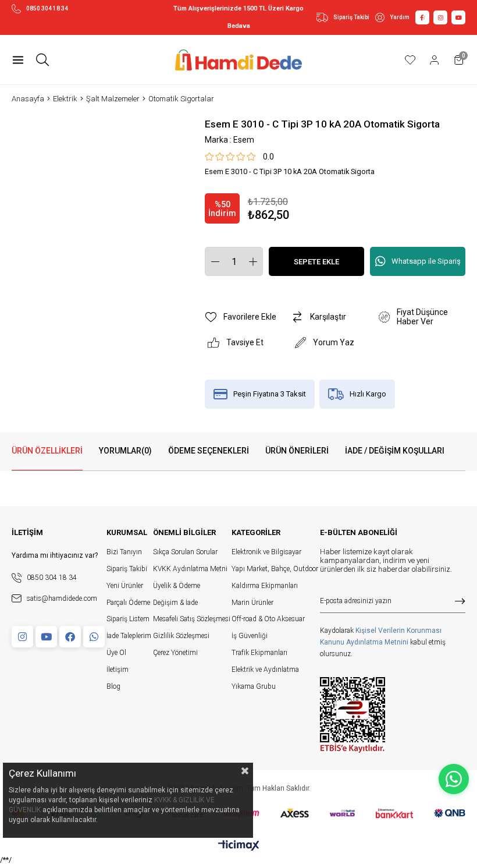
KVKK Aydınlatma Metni (190, 569)
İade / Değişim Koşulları (394, 450)
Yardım (400, 17)
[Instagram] (22, 636)
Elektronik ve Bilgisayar (266, 552)
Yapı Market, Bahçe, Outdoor (275, 569)
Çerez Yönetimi (175, 653)
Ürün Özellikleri (47, 450)
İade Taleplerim (128, 636)
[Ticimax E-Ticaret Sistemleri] (238, 846)
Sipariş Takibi (351, 17)
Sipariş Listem (127, 619)
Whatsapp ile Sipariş (426, 261)
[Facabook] (70, 636)
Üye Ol (116, 653)
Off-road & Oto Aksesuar (268, 619)
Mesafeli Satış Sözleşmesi (191, 619)
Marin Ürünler (252, 603)
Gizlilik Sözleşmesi (181, 636)
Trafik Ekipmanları (259, 653)
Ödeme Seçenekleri (208, 450)
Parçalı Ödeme (128, 603)
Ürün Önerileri (297, 450)
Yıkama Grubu (254, 686)
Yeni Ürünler (124, 586)
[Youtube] (46, 636)
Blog (113, 686)
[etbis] (352, 715)
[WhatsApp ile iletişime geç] (454, 779)
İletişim (117, 669)
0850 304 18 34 (47, 8)
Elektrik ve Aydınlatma (265, 669)
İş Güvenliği (250, 636)
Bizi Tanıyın (124, 552)
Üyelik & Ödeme (176, 586)
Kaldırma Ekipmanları (265, 586)
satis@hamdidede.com (62, 598)
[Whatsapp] (94, 636)
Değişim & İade (175, 603)
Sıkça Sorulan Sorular (185, 552)
